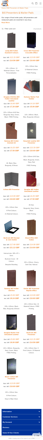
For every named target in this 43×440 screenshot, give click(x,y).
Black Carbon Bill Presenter (11, 378)
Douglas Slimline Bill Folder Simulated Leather (12, 99)
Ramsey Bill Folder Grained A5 (11, 142)
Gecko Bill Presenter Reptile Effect (31, 289)
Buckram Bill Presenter (31, 333)
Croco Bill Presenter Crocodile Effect (31, 52)
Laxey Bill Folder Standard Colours (11, 52)
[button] (39, 3)
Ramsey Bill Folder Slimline (11, 289)
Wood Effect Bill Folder (31, 239)
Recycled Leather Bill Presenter (31, 142)
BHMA (10, 438)
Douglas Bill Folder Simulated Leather (31, 190)
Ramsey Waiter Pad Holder (31, 98)
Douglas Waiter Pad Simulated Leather (11, 333)
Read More (6, 22)
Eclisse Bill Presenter (11, 189)
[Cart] (36, 3)
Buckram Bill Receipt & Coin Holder (12, 239)
